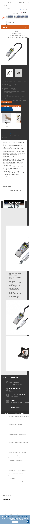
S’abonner (6, 499)
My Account (7, 8)
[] (7, 24)
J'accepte (15, 521)
